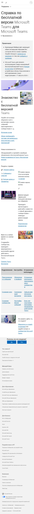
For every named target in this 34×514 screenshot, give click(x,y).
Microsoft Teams (6, 439)
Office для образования (7, 401)
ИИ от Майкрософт (6, 418)
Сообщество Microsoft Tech (8, 456)
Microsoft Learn (5, 450)
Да (12, 342)
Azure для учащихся (6, 410)
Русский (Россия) (8, 493)
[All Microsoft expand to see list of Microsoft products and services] (2, 2)
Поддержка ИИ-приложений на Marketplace (12, 453)
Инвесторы (4, 488)
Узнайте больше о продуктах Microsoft (11, 357)
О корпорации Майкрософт (8, 479)
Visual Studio (5, 468)
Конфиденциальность (20, 505)
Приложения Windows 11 (8, 360)
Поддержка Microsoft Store (8, 374)
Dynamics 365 (5, 427)
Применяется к (7, 36)
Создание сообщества (6, 302)
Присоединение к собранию (7, 278)
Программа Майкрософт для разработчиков (12, 447)
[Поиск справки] (6, 2)
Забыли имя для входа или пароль (28, 294)
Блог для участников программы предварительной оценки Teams (28, 305)
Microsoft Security (6, 421)
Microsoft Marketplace (7, 459)
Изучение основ (6, 132)
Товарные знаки (17, 508)
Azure (3, 424)
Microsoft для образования (8, 389)
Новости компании (6, 482)
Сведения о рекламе (7, 511)
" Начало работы (8, 170)
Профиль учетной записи (8, 369)
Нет (22, 342)
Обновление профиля (18, 278)
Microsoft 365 (5, 354)
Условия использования (7, 508)
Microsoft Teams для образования (10, 395)
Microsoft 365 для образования (9, 398)
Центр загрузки (5, 372)
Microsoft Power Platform (7, 462)
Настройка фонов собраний (17, 303)
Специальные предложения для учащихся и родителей (14, 407)
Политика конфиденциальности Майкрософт (12, 485)
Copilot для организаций (7, 351)
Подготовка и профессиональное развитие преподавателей (15, 404)
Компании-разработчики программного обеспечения (14, 465)
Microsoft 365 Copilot (7, 436)
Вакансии (4, 476)
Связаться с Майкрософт (8, 505)
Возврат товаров (6, 377)
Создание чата (7, 292)
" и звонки (21, 179)
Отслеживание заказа (7, 380)
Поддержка (5, 6)
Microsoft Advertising (7, 433)
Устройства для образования (8, 392)
